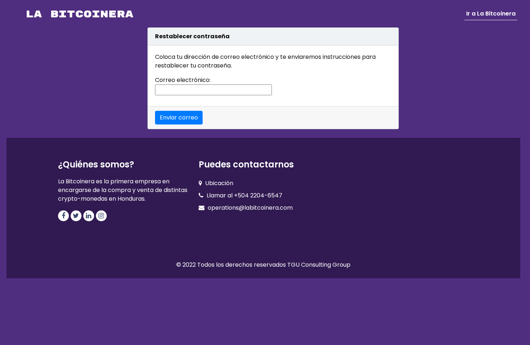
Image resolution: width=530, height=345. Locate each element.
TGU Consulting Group (318, 265)
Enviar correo (179, 117)
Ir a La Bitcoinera (491, 13)
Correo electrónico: (183, 80)
